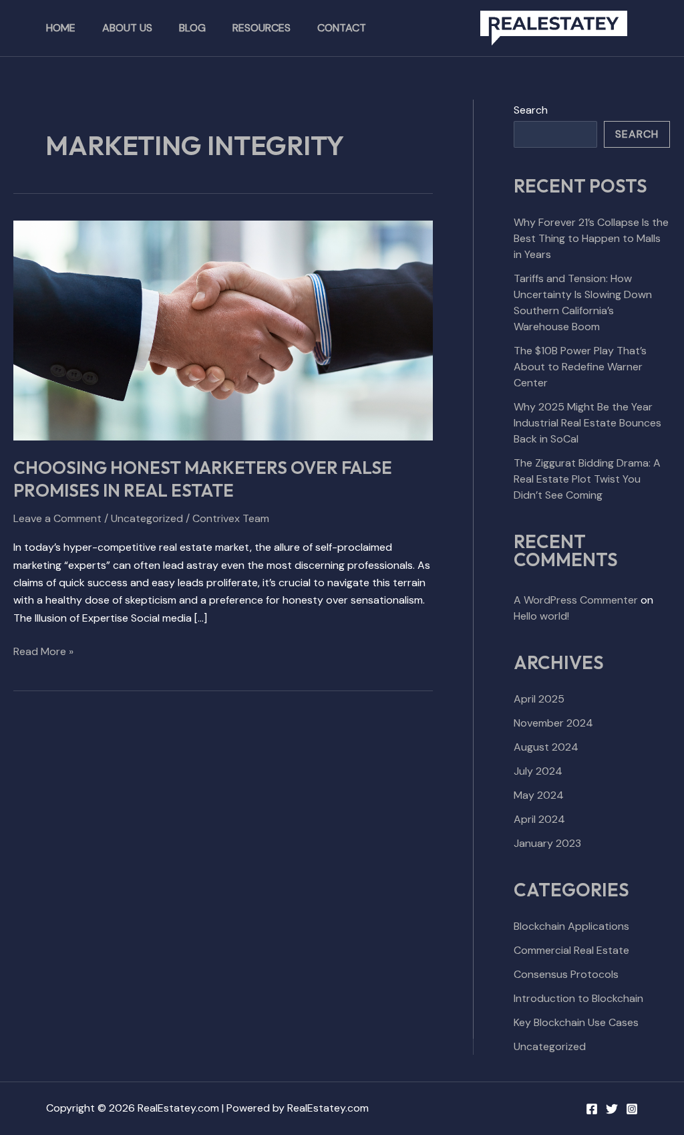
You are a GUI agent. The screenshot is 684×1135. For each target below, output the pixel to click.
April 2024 (539, 819)
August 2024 (546, 747)
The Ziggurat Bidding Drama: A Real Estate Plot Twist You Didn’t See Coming (587, 479)
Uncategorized (147, 518)
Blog (192, 28)
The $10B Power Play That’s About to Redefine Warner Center (580, 367)
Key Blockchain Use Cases (576, 1022)
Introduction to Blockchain (578, 998)
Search (531, 110)
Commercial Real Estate (571, 950)
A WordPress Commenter (576, 600)
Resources (261, 28)
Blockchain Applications (571, 926)
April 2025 (539, 699)
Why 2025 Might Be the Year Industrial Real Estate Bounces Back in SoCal (587, 423)
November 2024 (553, 723)
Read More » (43, 650)
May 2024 (539, 795)
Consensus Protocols (566, 974)
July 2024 (538, 771)
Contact (341, 28)
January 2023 (547, 843)
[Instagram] (632, 1109)
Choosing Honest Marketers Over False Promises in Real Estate (202, 479)
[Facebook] (592, 1109)
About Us (127, 28)
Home (60, 28)
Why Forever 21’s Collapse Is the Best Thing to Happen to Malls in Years (591, 238)
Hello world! (541, 616)
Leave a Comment (57, 518)
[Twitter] (612, 1109)
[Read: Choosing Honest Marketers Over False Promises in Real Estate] (223, 329)
